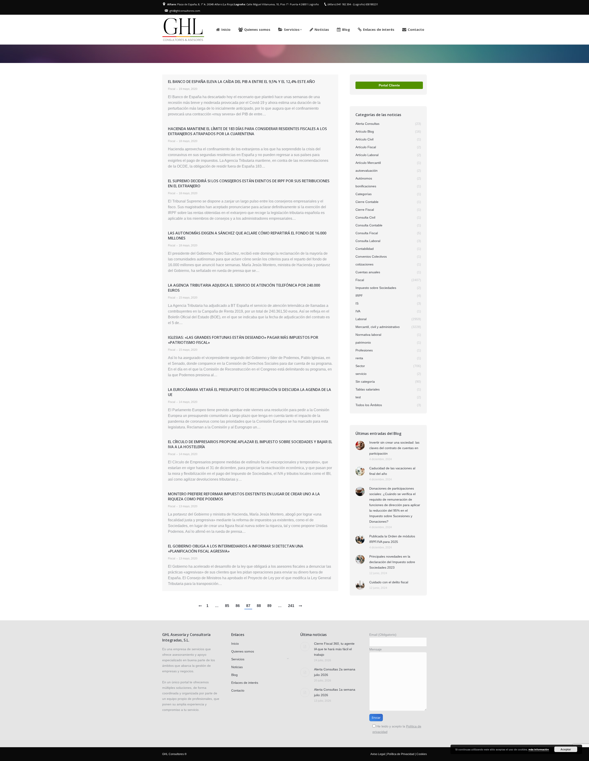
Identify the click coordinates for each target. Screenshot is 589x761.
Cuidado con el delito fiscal (388, 582)
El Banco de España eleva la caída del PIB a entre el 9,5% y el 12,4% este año (241, 81)
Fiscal (171, 89)
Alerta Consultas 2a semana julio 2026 (334, 672)
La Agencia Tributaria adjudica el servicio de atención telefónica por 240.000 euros (244, 288)
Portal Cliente (389, 85)
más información (538, 749)
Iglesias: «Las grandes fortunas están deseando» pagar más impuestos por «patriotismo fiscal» (243, 340)
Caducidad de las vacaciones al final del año (392, 471)
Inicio (375, 53)
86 (238, 606)
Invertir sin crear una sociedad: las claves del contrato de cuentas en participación (394, 448)
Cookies (421, 754)
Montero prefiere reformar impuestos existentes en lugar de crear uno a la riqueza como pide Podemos (244, 496)
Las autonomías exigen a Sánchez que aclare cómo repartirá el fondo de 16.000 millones (247, 236)
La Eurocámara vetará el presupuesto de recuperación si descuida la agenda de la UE (249, 392)
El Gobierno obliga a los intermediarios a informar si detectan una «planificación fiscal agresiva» (235, 549)
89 (269, 606)
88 (259, 606)
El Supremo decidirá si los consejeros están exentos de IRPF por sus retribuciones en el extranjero (248, 183)
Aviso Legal (377, 754)
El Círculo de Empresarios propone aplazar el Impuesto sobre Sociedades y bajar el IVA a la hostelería (250, 444)
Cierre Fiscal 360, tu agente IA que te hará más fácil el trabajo (334, 649)
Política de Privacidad (400, 754)
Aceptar (565, 749)
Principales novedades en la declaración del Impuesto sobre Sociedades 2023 (392, 562)
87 (248, 606)
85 (227, 606)
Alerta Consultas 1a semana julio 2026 (334, 692)
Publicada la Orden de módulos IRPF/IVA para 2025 (392, 539)
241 (291, 606)
